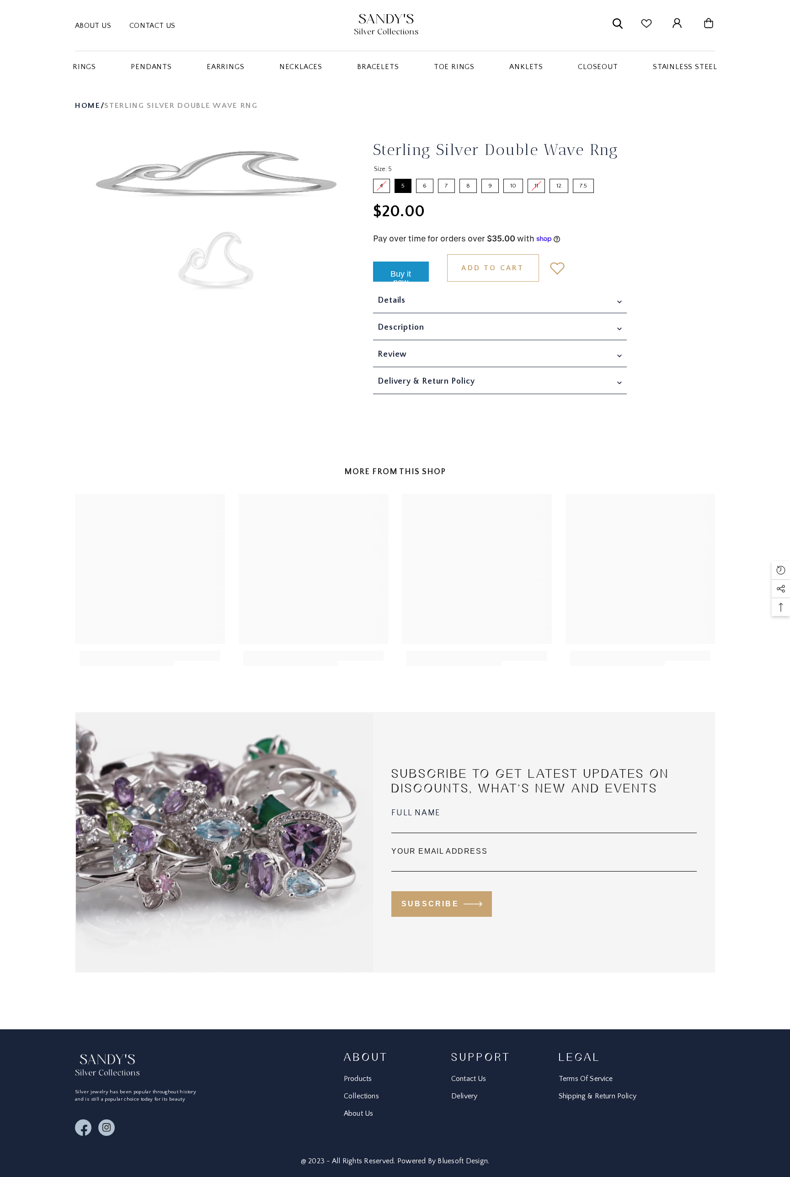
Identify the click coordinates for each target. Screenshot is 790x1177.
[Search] (618, 25)
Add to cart (492, 268)
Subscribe (430, 904)
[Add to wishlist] (557, 268)
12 (559, 184)
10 (513, 184)
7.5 (583, 184)
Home (88, 106)
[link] (127, 658)
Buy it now (400, 275)
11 (536, 184)
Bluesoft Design (463, 1161)
